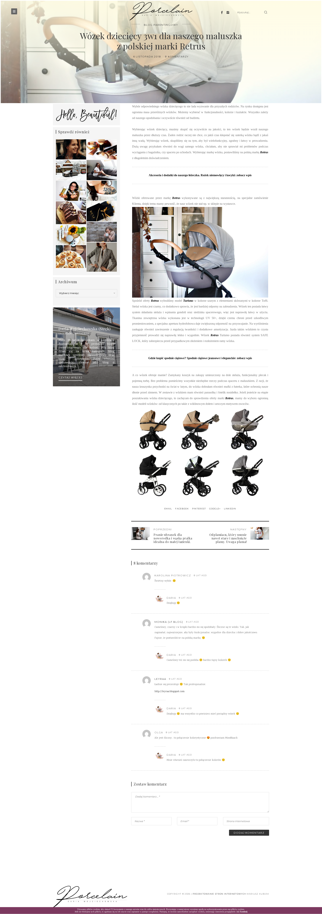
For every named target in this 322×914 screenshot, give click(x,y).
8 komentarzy (177, 56)
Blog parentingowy (161, 24)
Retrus (264, 152)
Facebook (182, 508)
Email (168, 508)
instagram (82, 333)
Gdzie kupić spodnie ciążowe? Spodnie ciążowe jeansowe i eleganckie (191, 358)
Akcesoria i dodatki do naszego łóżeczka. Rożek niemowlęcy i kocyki (192, 175)
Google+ (215, 508)
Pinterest (199, 508)
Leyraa (160, 678)
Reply (254, 575)
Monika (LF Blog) (168, 621)
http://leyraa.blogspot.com (169, 691)
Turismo (188, 300)
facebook (65, 333)
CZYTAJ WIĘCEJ (70, 377)
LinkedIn (230, 508)
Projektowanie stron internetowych (219, 894)
